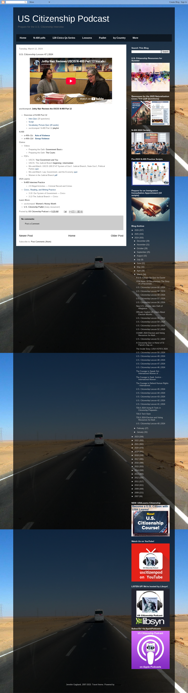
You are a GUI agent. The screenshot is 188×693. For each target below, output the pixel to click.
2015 (137, 466)
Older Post (117, 235)
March (140, 274)
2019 (137, 452)
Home (23, 38)
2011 (137, 481)
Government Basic (54, 149)
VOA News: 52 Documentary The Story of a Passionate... (152, 282)
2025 (137, 234)
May (139, 267)
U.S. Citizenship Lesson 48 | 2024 (150, 360)
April (139, 271)
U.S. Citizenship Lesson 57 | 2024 (150, 298)
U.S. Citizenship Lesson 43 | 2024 (150, 397)
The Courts (50, 153)
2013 (137, 474)
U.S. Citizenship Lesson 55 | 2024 (150, 318)
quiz (37, 169)
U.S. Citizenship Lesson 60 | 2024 (150, 287)
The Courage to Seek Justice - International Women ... (149, 378)
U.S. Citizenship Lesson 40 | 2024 (150, 423)
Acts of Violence (42, 135)
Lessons (87, 38)
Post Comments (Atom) (41, 242)
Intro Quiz (33, 119)
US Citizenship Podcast (63, 19)
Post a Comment (32, 224)
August (140, 256)
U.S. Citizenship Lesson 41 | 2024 (150, 404)
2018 (137, 455)
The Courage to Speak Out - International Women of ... (148, 372)
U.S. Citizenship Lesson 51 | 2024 (150, 339)
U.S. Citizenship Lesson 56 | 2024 (150, 302)
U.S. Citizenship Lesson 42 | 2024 (150, 400)
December (141, 241)
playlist (56, 128)
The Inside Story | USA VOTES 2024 (152, 349)
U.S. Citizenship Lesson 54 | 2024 (150, 322)
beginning (57, 163)
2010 (137, 485)
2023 (137, 437)
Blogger (118, 684)
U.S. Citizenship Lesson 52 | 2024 (150, 329)
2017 (137, 459)
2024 (137, 238)
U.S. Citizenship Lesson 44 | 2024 (150, 393)
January (140, 432)
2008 (137, 493)
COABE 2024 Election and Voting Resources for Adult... (150, 334)
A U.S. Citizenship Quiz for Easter (150, 278)
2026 (137, 230)
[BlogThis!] (73, 211)
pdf (56, 175)
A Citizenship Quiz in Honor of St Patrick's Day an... (150, 344)
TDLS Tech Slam (143, 414)
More (135, 38)
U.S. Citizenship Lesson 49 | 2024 (150, 356)
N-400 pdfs (39, 38)
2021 (137, 444)
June (139, 263)
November (141, 244)
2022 (137, 440)
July (139, 259)
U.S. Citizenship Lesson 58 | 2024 (150, 295)
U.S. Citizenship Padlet (34, 207)
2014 (137, 470)
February (141, 428)
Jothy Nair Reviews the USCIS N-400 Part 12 (52, 109)
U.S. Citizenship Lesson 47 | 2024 (150, 364)
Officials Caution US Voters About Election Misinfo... (150, 313)
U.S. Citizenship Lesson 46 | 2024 (150, 367)
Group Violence (42, 138)
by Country (119, 38)
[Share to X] (75, 211)
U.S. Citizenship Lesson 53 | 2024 (150, 326)
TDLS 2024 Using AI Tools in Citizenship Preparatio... (148, 409)
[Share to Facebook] (78, 211)
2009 (137, 489)
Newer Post (26, 235)
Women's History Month (46, 204)
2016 (137, 463)
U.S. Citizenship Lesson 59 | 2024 (150, 291)
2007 (137, 496)
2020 (137, 448)
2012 (137, 478)
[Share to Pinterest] (81, 211)
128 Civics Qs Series (63, 38)
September (142, 252)
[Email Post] (65, 211)
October (140, 248)
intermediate (68, 163)
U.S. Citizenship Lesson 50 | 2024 (150, 352)
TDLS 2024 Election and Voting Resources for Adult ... (149, 418)
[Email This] (70, 211)
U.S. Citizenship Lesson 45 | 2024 (150, 389)
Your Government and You (47, 160)
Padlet (102, 38)
